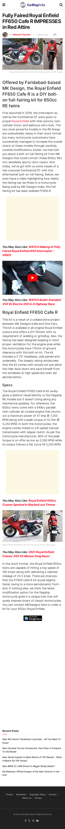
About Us (27, 798)
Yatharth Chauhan (21, 34)
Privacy (9, 794)
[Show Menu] (3, 4)
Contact (52, 794)
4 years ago (42, 34)
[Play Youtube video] (32, 278)
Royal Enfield (20, 121)
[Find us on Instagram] (33, 821)
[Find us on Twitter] (29, 821)
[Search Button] (61, 4)
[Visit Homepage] (32, 5)
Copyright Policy (37, 794)
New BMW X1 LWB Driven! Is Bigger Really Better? (28, 766)
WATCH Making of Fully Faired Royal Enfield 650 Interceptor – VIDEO (31, 251)
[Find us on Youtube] (37, 821)
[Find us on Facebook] (25, 821)
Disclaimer (21, 794)
